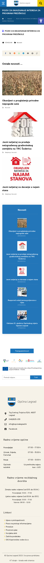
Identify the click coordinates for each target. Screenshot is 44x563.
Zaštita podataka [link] (13, 536)
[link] (41, 21)
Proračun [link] (9, 527)
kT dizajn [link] (13, 560)
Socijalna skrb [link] (11, 533)
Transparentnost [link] (22, 351)
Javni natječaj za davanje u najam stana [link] (22, 280)
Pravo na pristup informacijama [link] (18, 523)
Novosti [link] (19, 42)
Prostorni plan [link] (11, 530)
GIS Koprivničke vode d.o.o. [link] (17, 540)
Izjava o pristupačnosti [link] (15, 520)
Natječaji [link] (8, 152)
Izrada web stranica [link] (26, 560)
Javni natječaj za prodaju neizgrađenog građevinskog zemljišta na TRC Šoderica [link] (22, 256)
